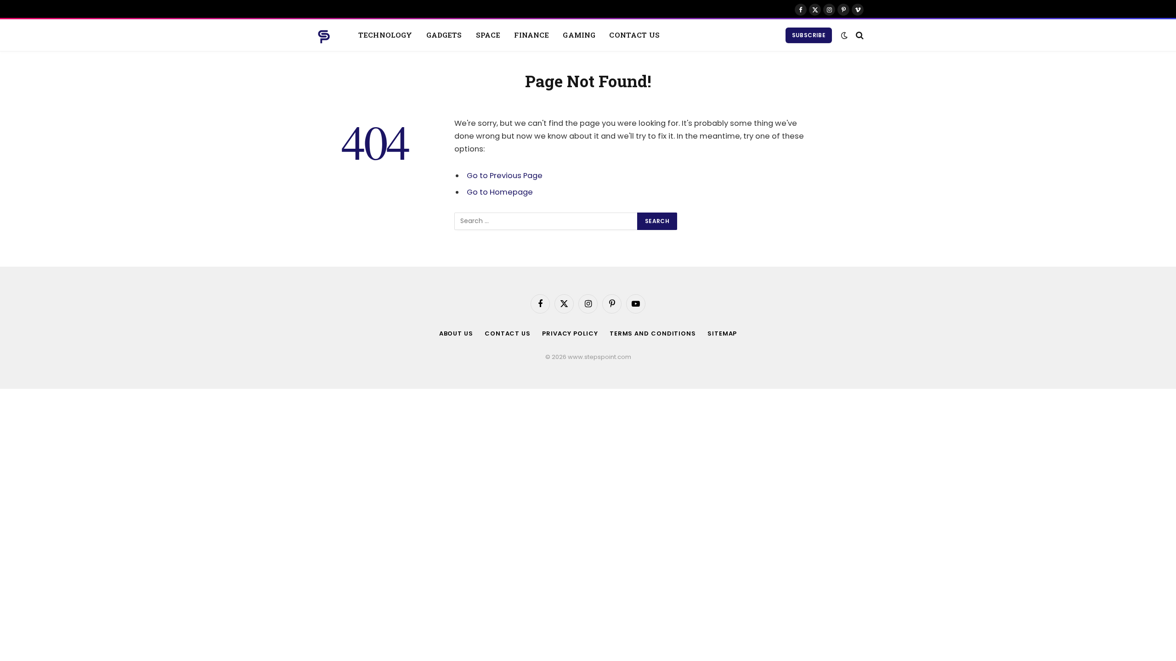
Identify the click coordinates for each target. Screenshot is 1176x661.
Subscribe (808, 35)
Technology (385, 34)
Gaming (579, 34)
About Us (456, 333)
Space (488, 34)
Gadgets (444, 34)
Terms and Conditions (653, 333)
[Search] (859, 35)
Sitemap (722, 333)
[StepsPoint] (323, 35)
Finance (531, 34)
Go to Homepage (500, 192)
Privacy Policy (570, 333)
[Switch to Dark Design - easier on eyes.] (844, 35)
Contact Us (634, 34)
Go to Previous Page (505, 175)
